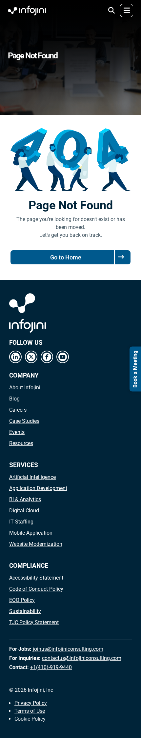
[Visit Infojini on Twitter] (31, 357)
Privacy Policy (30, 703)
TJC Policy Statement (34, 622)
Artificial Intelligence (32, 477)
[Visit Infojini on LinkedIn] (15, 357)
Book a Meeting (135, 369)
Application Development (38, 488)
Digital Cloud (24, 510)
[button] (111, 10)
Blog (14, 399)
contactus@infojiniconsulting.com (81, 658)
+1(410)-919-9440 (51, 667)
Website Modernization (35, 544)
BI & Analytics (25, 499)
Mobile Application (30, 533)
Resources (21, 443)
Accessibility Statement (36, 578)
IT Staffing (21, 522)
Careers (18, 410)
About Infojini (24, 387)
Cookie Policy (30, 719)
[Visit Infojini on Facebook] (47, 357)
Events (17, 432)
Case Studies (24, 421)
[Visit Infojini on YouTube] (62, 357)
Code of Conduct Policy (36, 589)
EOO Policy (22, 600)
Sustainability (25, 611)
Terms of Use (29, 711)
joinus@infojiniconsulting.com (68, 649)
